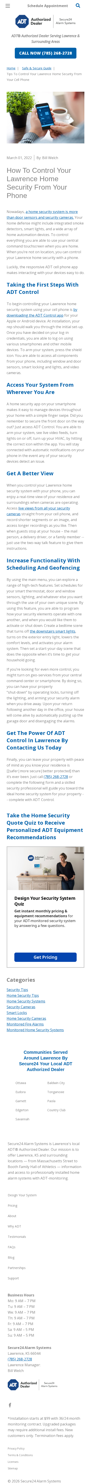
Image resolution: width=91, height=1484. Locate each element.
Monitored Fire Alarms (25, 1024)
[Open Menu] (8, 5)
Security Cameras (21, 1007)
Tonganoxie (55, 1092)
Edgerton (21, 1110)
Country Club (56, 1110)
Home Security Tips (23, 995)
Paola (51, 1101)
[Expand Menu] (47, 31)
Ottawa (20, 1083)
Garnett (20, 1101)
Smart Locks (17, 1012)
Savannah (22, 1119)
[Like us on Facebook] (10, 1406)
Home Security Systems (26, 1001)
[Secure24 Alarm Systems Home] (45, 21)
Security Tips (17, 989)
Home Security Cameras (26, 1018)
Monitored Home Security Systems (35, 1029)
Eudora (20, 1092)
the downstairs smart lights (52, 631)
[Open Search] (78, 5)
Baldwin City (56, 1083)
